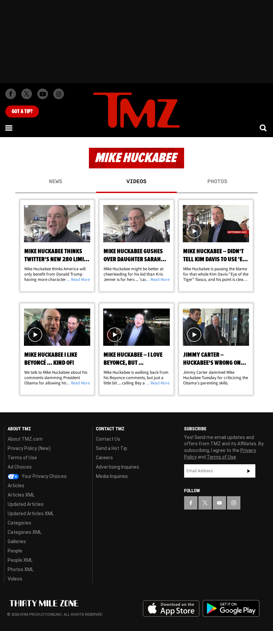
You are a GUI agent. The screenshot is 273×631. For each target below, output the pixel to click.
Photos (217, 182)
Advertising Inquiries (117, 467)
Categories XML (25, 532)
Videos (136, 182)
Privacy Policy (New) (29, 448)
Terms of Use (22, 457)
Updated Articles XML (31, 513)
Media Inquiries (112, 476)
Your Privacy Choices (44, 476)
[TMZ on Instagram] (58, 94)
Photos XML (21, 569)
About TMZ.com (25, 439)
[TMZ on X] (26, 94)
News (55, 182)
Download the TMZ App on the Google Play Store (231, 608)
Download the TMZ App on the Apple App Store (171, 608)
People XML (20, 560)
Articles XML (21, 495)
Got (22, 111)
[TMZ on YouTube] (219, 503)
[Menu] (9, 127)
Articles (16, 485)
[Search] (263, 127)
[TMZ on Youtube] (42, 94)
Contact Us (108, 439)
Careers (104, 457)
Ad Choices (20, 467)
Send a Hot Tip (111, 448)
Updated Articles (26, 504)
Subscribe (248, 471)
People (15, 550)
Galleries (17, 541)
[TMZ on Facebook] (10, 94)
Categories (19, 523)
